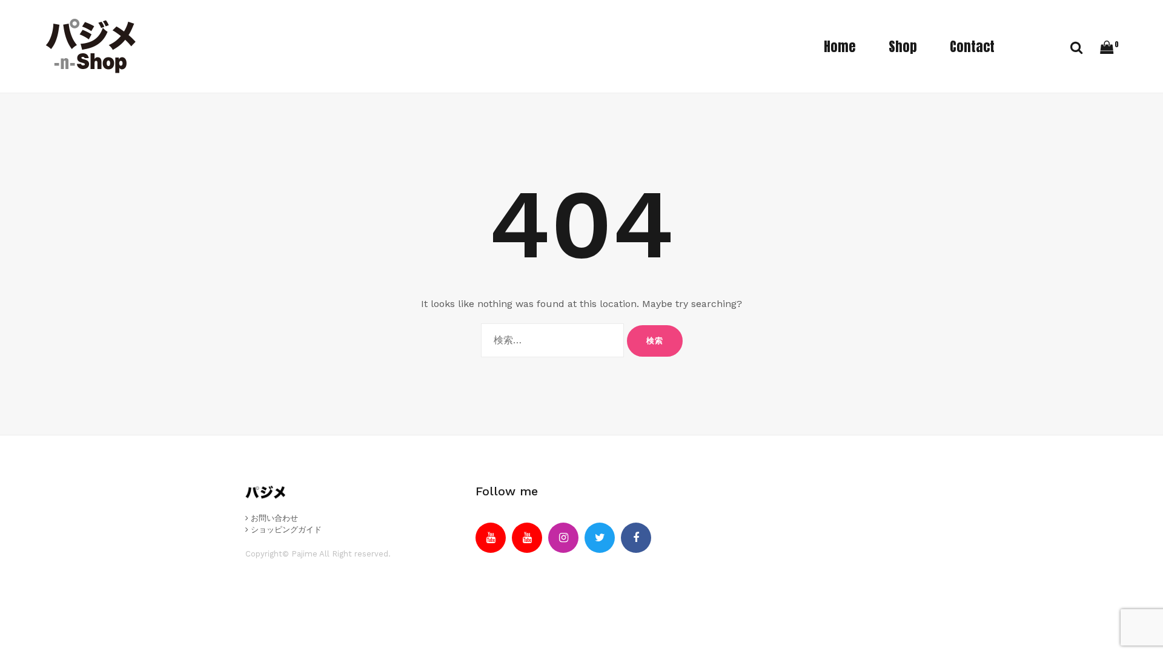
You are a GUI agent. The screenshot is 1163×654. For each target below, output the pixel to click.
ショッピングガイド (285, 529)
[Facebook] (636, 538)
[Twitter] (600, 538)
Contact (972, 46)
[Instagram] (563, 538)
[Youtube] (490, 538)
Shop (903, 46)
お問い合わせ (273, 518)
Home (840, 46)
